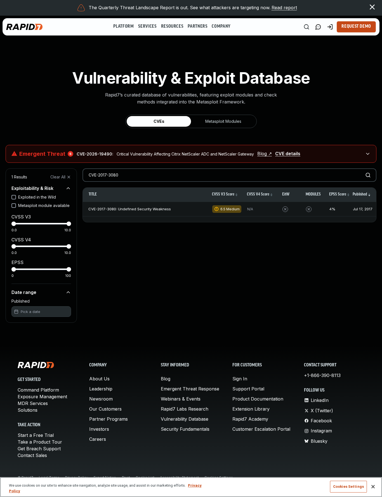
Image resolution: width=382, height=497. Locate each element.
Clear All (57, 177)
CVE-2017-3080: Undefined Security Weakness (129, 209)
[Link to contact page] (318, 27)
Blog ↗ (264, 153)
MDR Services (33, 403)
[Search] (306, 27)
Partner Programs (108, 419)
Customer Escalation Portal (261, 429)
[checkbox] (13, 197)
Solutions (27, 410)
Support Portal (248, 389)
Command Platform (38, 390)
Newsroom (101, 399)
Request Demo (356, 26)
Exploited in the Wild (37, 197)
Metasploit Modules (223, 121)
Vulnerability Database (184, 419)
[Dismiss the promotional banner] (372, 7)
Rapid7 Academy (250, 419)
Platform (123, 26)
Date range (23, 292)
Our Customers (105, 409)
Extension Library (251, 409)
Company (221, 26)
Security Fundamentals (185, 429)
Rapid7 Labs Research (184, 409)
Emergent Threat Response (190, 389)
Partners (197, 26)
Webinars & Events (181, 399)
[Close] (373, 486)
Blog (165, 378)
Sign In (239, 378)
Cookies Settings (348, 486)
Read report (284, 7)
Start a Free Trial (36, 435)
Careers (97, 439)
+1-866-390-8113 (322, 375)
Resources (172, 26)
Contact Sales (32, 455)
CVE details (287, 153)
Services (147, 26)
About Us (99, 378)
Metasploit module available (44, 205)
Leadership (100, 389)
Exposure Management (42, 396)
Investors (99, 429)
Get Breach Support (39, 448)
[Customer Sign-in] (330, 27)
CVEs (159, 121)
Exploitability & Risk (32, 188)
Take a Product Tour (40, 442)
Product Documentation (257, 399)
